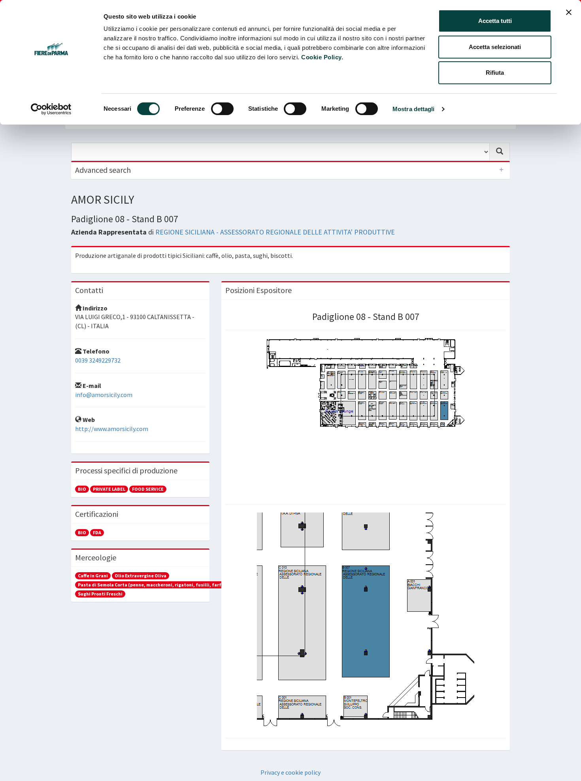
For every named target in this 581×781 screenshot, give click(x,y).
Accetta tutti (495, 20)
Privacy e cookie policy (290, 772)
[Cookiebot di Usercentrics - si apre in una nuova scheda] (51, 109)
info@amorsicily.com (103, 395)
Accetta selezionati (495, 46)
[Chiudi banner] (569, 12)
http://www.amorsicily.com (111, 429)
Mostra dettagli (413, 109)
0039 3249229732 (98, 360)
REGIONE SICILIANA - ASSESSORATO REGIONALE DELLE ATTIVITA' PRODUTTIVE (275, 231)
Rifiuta (495, 72)
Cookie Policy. (322, 57)
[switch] (222, 108)
